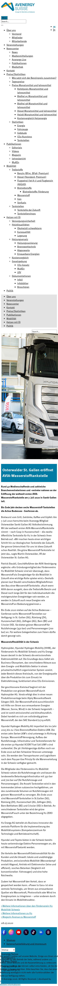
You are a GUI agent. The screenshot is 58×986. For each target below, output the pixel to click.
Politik (9, 326)
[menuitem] (11, 30)
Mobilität (11, 318)
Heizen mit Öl (13, 322)
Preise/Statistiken (15, 311)
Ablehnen (15, 981)
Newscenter (12, 304)
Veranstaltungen (15, 300)
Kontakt (10, 307)
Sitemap (10, 940)
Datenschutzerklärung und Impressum (26, 944)
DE (54, 26)
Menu (4, 17)
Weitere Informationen (10, 984)
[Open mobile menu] (2, 25)
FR (54, 30)
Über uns (11, 296)
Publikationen (13, 315)
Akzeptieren (5, 981)
